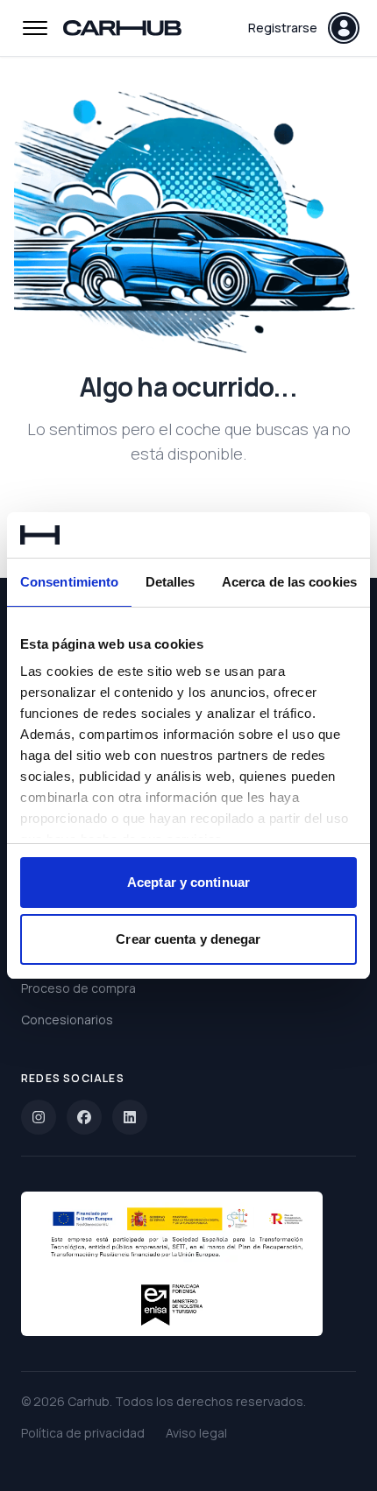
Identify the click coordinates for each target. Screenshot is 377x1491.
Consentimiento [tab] (69, 581)
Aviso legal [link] (196, 1432)
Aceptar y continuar (188, 882)
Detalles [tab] (171, 581)
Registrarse (282, 27)
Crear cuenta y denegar (188, 939)
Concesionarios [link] (67, 1019)
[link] (38, 1117)
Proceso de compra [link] (78, 988)
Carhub (89, 1401)
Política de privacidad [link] (83, 1432)
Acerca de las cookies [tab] (289, 581)
